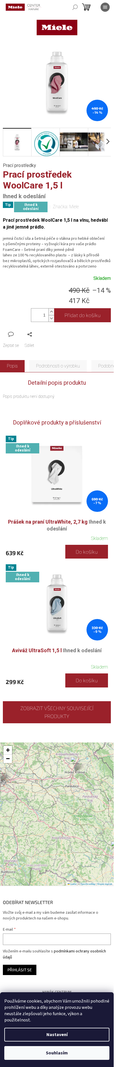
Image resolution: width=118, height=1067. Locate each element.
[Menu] (105, 7)
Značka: (66, 206)
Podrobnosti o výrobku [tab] (58, 366)
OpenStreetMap (87, 883)
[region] (57, 814)
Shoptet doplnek (104, 883)
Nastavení (57, 1034)
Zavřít (33, 334)
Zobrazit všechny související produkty (56, 712)
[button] (76, 764)
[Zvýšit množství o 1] (51, 311)
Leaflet (73, 883)
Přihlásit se (19, 969)
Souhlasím (57, 1053)
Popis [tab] (12, 366)
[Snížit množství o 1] (51, 318)
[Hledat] (75, 7)
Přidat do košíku (82, 315)
